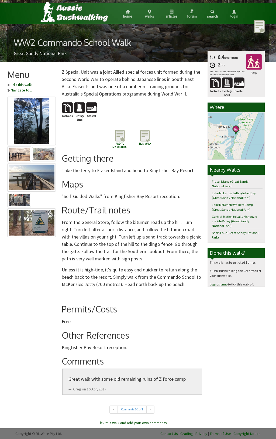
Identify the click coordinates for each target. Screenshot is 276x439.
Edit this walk (21, 84)
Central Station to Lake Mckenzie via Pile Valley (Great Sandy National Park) (234, 221)
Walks (149, 16)
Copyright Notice (247, 433)
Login (234, 16)
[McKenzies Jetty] (31, 176)
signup (222, 284)
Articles (171, 16)
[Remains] (44, 153)
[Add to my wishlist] (259, 26)
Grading (186, 433)
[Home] (74, 12)
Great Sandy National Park (40, 53)
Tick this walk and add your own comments (132, 422)
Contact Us (169, 433)
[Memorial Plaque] (19, 199)
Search (212, 16)
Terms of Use (220, 433)
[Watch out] (31, 221)
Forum (192, 16)
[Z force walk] (31, 119)
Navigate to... (21, 90)
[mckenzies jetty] (19, 153)
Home (127, 16)
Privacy (201, 433)
